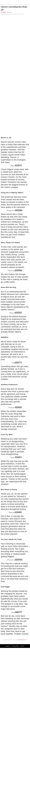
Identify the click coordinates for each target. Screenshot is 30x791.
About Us (8, 646)
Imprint (22, 646)
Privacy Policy (15, 646)
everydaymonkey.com (22, 639)
